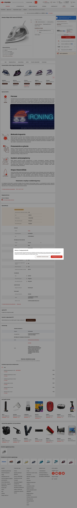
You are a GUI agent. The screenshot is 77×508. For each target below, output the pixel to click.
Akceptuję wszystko (56, 256)
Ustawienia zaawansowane (42, 256)
